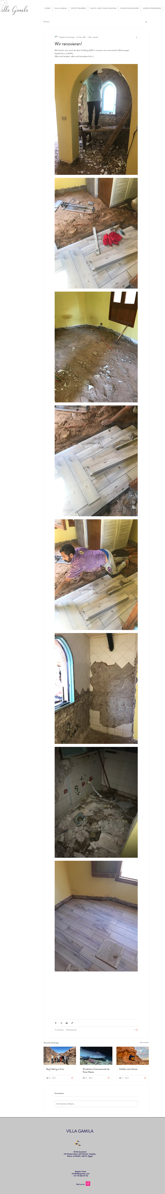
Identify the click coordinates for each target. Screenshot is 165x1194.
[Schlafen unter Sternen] (132, 1056)
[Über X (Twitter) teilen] (61, 1023)
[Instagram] (88, 1183)
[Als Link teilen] (72, 1023)
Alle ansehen (144, 1042)
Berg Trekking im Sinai (55, 1069)
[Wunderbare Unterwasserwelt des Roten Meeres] (96, 1056)
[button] (146, 22)
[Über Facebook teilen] (56, 1023)
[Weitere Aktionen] (136, 37)
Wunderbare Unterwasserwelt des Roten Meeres (96, 1070)
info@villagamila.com (80, 1174)
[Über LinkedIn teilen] (67, 1023)
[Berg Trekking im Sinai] (60, 1056)
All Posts (46, 22)
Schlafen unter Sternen (128, 1069)
